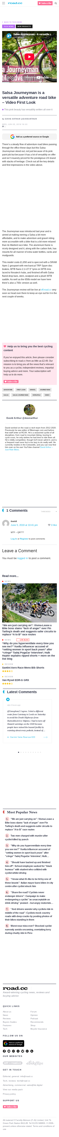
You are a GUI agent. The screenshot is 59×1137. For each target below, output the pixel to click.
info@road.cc (26, 1076)
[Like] (49, 525)
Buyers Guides (10, 1022)
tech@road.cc (23, 1081)
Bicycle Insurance (39, 1029)
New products (24, 26)
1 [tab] (18, 752)
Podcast (34, 1018)
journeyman (45, 389)
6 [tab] (30, 752)
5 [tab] (28, 752)
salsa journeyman (20, 395)
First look (21, 389)
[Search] (56, 3)
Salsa (6, 395)
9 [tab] (38, 752)
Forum (34, 1012)
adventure (8, 389)
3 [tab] (23, 752)
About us (7, 1012)
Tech (5, 1029)
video (47, 395)
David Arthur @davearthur (22, 418)
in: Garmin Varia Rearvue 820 (21, 737)
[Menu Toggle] (3, 3)
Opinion (34, 1015)
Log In (14, 539)
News (5, 1015)
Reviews (7, 1018)
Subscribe (46, 3)
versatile (37, 395)
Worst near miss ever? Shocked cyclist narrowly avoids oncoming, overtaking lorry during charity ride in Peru (28, 929)
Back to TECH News (13, 22)
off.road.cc (46, 289)
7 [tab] (33, 752)
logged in (22, 558)
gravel (33, 389)
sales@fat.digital (34, 1085)
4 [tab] (25, 752)
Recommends (37, 1022)
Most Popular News (22, 812)
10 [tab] (40, 752)
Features (7, 1025)
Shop (33, 1025)
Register (24, 539)
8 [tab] (35, 752)
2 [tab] (20, 752)
